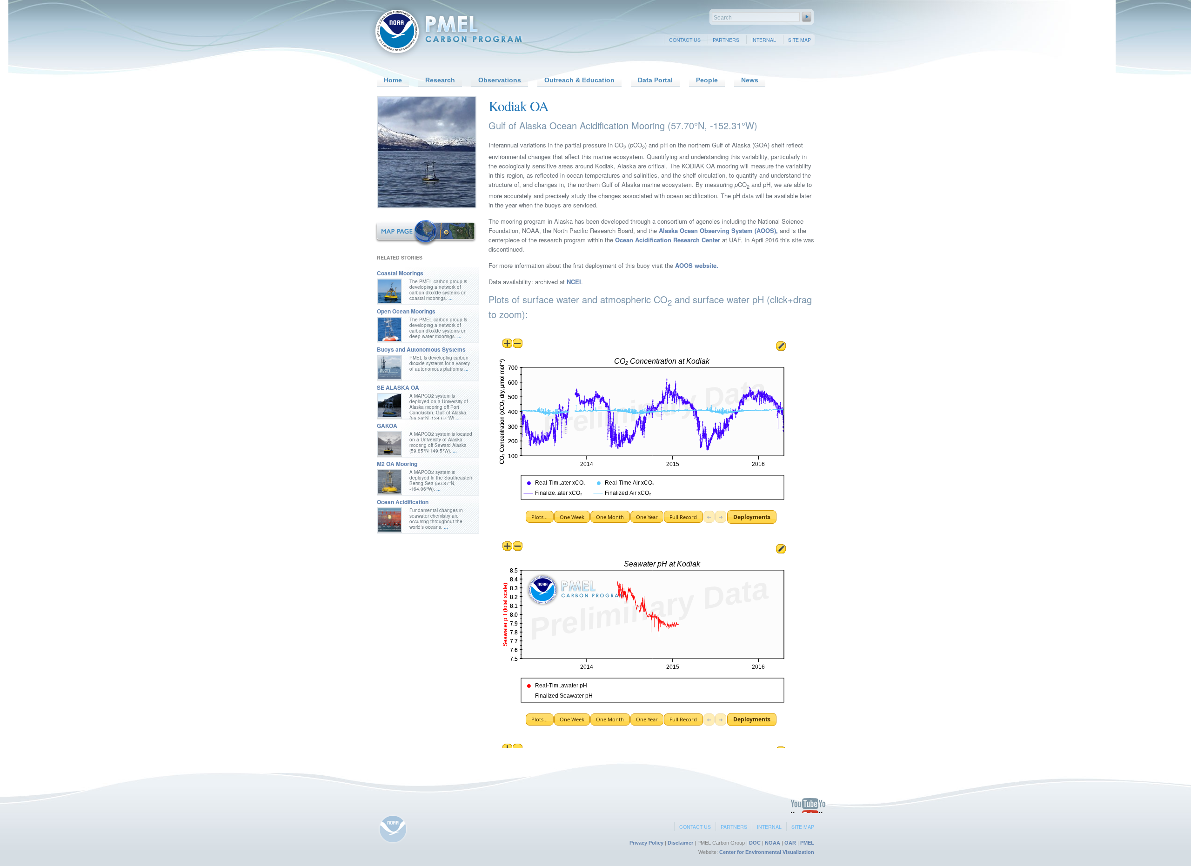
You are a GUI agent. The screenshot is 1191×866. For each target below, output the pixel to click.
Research (440, 80)
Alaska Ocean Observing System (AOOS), (718, 230)
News (749, 80)
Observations (499, 80)
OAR (790, 843)
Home (393, 80)
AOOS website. (696, 265)
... (450, 298)
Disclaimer (680, 843)
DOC (755, 843)
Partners (726, 39)
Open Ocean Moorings (406, 311)
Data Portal (655, 80)
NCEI (574, 281)
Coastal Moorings (400, 273)
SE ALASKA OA (398, 387)
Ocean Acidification (402, 502)
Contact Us (685, 39)
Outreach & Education (579, 80)
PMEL (807, 843)
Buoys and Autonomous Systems (421, 349)
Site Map (799, 39)
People (707, 80)
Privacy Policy (646, 843)
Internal (763, 39)
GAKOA (387, 425)
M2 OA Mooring (397, 464)
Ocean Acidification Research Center (666, 239)
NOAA (772, 843)
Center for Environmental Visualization (766, 852)
